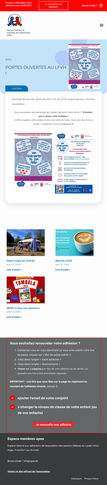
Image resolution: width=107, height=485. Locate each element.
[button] (101, 25)
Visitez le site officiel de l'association (29, 471)
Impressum (76, 478)
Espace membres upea (26, 439)
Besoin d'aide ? (89, 5)
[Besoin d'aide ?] (101, 5)
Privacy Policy (91, 478)
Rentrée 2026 (63, 260)
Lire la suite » (14, 269)
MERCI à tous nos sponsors (23, 308)
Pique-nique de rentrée (21, 260)
